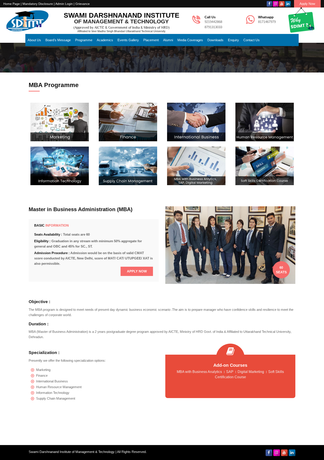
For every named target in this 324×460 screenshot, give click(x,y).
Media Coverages (190, 40)
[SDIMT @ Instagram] (275, 4)
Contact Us (251, 40)
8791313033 (213, 27)
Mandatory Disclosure (37, 4)
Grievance (82, 4)
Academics (105, 40)
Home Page (11, 4)
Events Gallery (128, 40)
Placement (151, 40)
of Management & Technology (121, 21)
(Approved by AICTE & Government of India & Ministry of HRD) (121, 28)
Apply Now (307, 4)
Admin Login (64, 4)
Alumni (168, 40)
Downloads (215, 40)
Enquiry (233, 40)
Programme (83, 40)
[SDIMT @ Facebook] (269, 4)
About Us (34, 40)
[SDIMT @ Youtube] (282, 4)
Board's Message (58, 40)
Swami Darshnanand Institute (121, 15)
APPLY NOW (137, 271)
